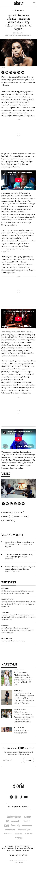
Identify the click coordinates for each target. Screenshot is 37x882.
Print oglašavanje (14, 850)
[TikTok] (20, 797)
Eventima (4, 468)
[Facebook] (11, 797)
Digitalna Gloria (20, 807)
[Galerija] (18, 54)
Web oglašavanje (8, 848)
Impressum (9, 846)
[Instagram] (16, 797)
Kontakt (26, 850)
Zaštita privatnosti (22, 846)
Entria (12, 468)
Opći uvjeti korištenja (25, 848)
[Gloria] (18, 3)
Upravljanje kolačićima (18, 855)
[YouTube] (25, 797)
